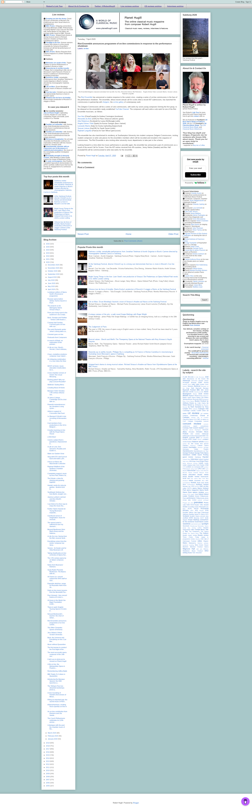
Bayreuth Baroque (202, 388)
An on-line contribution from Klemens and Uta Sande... (57, 713)
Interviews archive (175, 6)
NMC (207, 480)
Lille (192, 467)
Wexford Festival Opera (199, 547)
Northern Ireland (202, 484)
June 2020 (52, 283)
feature (189, 441)
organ (192, 494)
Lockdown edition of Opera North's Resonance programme (57, 294)
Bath (192, 388)
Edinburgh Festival (189, 436)
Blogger (136, 803)
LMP (201, 467)
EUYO (199, 439)
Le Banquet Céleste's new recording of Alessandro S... (57, 418)
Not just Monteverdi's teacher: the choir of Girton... (56, 616)
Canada (193, 410)
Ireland (201, 459)
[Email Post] (122, 156)
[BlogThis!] (129, 155)
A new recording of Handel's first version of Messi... (57, 695)
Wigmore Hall (189, 549)
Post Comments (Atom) (133, 241)
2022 (48, 256)
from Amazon (195, 325)
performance (191, 498)
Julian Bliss (198, 285)
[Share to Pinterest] (136, 155)
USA (202, 539)
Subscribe (195, 175)
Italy (184, 461)
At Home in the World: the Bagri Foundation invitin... (57, 602)
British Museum (203, 395)
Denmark (205, 430)
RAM (188, 505)
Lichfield (188, 467)
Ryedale (185, 512)
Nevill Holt (186, 478)
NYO (193, 486)
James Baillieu (195, 213)
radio (184, 505)
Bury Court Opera (188, 401)
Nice (203, 480)
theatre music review (190, 535)
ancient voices (203, 380)
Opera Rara (187, 492)
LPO (199, 469)
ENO (198, 438)
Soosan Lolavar (84, 128)
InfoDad (205, 358)
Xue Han (81, 116)
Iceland (185, 459)
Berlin (206, 392)
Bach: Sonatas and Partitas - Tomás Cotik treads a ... (57, 318)
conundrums (204, 426)
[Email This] (126, 155)
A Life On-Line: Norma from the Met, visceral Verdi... (57, 537)
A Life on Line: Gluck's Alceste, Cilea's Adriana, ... (57, 349)
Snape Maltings (193, 520)
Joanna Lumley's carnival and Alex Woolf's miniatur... (57, 499)
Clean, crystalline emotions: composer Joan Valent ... (57, 355)
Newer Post (83, 234)
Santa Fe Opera (199, 514)
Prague (185, 502)
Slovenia (196, 518)
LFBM (206, 465)
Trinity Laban (200, 537)
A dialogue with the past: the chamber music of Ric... (56, 727)
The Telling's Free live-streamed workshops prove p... (56, 688)
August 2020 (52, 277)
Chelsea (185, 415)
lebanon (189, 463)
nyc (189, 486)
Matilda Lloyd (197, 287)
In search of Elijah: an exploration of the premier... (55, 342)
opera (194, 488)
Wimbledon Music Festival (193, 551)
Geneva (200, 447)
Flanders (185, 445)
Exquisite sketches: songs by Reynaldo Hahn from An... (57, 585)
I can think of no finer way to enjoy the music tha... (57, 505)
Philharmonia (200, 498)
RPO (191, 510)
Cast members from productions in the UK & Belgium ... (57, 425)
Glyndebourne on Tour (201, 451)
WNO (206, 551)
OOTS (189, 488)
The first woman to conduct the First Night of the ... (57, 648)
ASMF (200, 382)
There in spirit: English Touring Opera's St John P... (57, 609)
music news (202, 474)
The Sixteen (204, 533)
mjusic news (200, 470)
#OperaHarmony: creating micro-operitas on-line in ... (57, 706)
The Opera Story (193, 533)
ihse (189, 459)
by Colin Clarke (200, 403)
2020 (48, 262)
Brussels (196, 399)
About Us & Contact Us (78, 6)
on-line (86, 48)
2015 (48, 755)
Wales (185, 543)
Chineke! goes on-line (55, 334)
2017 (48, 749)
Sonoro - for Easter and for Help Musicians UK (57, 549)
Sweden (205, 528)
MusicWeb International (200, 353)
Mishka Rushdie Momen (198, 270)
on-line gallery (118, 102)
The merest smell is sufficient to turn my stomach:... (55, 524)
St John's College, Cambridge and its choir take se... (57, 399)
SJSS (191, 518)
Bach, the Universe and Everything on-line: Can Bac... (57, 639)
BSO (200, 399)
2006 (48, 783)
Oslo (196, 494)
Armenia (193, 382)
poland (200, 500)
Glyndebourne (188, 451)
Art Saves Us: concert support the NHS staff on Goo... (57, 578)
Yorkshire (199, 552)
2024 (48, 250)
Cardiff (199, 410)
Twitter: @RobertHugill (105, 6)
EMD (203, 436)
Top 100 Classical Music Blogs (194, 126)
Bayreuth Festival (189, 390)
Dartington (198, 430)
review (196, 507)
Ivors (187, 461)
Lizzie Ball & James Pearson (195, 250)
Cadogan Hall (203, 409)
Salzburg (185, 514)
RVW (206, 510)
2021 (48, 259)
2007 (48, 780)
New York (202, 478)
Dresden (191, 432)
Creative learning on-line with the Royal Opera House (56, 432)
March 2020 (52, 733)
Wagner (205, 541)
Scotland (186, 516)
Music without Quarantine (57, 644)
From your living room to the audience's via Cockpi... (57, 313)
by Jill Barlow (197, 405)
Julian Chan (194, 246)
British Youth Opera (189, 397)
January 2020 (53, 739)
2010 (48, 770)
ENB (207, 436)
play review (192, 500)
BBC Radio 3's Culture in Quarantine (56, 675)
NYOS (197, 486)
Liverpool (197, 467)
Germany (186, 449)
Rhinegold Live (204, 507)
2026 (48, 244)
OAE (201, 486)
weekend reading (188, 545)
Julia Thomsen (198, 228)
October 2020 (53, 271)
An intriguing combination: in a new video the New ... (57, 361)
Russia (202, 510)
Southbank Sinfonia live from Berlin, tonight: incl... (57, 493)
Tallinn (193, 529)
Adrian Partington (199, 215)
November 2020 (54, 268)
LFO (184, 467)
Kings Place (204, 461)
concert (206, 421)
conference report (190, 426)
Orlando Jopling (198, 204)
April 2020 (52, 289)
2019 (48, 743)
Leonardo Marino (84, 126)
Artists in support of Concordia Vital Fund (56, 412)
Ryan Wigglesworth (197, 200)
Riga (184, 508)
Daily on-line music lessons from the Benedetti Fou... (57, 591)
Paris (184, 498)
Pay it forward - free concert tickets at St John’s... (57, 596)
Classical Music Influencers (192, 129)
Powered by (189, 183)
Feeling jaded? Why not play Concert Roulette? (57, 380)
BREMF (185, 396)
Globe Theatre (201, 449)
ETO (190, 439)
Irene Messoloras (199, 219)
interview (194, 459)
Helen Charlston (202, 221)
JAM (190, 461)
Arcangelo (186, 382)
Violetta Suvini (196, 193)
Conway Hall (187, 428)
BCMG (191, 392)
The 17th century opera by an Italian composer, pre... (57, 560)
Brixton (190, 399)
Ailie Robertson (83, 121)
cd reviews (204, 413)
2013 (48, 761)
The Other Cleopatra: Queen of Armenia (55, 628)
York (193, 552)
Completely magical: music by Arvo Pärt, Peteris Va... (57, 474)
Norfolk (193, 483)
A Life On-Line (188, 377)
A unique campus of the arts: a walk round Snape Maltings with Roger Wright (117, 314)
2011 (48, 767)
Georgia (206, 447)
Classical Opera (188, 419)
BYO (190, 409)
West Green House (202, 545)
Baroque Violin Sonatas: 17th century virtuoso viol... (56, 393)
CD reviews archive (153, 6)
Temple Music (200, 530)
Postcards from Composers (57, 337)
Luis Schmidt (197, 208)
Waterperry (192, 543)
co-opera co (204, 419)
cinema (193, 417)
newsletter (197, 480)
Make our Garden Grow (56, 454)
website (206, 543)
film (189, 443)
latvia (184, 463)
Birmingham (187, 394)
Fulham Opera (203, 445)
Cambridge (186, 410)
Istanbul (205, 459)
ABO (184, 379)
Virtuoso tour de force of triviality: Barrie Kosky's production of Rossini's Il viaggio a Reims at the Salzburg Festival (132, 289)
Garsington (192, 447)
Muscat (201, 472)
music (206, 472)
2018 (48, 746)
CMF (198, 419)
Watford (200, 543)
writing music (187, 553)
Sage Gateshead (202, 512)
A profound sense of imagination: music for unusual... (56, 518)
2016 (48, 752)
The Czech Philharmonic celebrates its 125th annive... (56, 720)
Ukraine (197, 539)
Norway (185, 486)
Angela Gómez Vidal (85, 123)
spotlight (204, 524)
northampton (191, 484)
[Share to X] (131, 155)
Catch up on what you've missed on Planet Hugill (57, 660)
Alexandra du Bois (85, 119)
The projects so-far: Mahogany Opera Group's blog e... (55, 308)
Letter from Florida (198, 465)
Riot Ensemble (86, 97)
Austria (206, 382)
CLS (195, 419)
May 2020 (51, 286)
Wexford (185, 547)
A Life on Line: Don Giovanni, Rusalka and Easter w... (57, 449)
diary (185, 432)
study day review (189, 528)
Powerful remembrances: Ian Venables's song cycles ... (56, 406)
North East (200, 482)
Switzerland (186, 529)
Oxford (200, 494)
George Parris (198, 248)
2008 (48, 777)
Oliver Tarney (197, 230)
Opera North (203, 490)
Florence (193, 445)
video (200, 541)
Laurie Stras (189, 276)
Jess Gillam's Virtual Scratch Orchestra (55, 633)
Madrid (185, 470)
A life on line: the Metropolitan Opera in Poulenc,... (56, 666)
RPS (196, 510)
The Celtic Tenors (191, 212)
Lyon (206, 468)
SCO (206, 514)
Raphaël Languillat (85, 131)
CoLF (184, 421)
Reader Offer (198, 505)
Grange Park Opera (202, 453)
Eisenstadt (198, 436)
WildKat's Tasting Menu (56, 385)
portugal (205, 500)
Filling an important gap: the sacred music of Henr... (57, 700)
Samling (191, 514)
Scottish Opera (195, 516)
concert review (192, 423)
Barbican (197, 386)
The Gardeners (194, 531)
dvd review (195, 434)
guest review (188, 457)
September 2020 (54, 274)
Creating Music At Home (56, 388)
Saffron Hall (192, 512)
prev (192, 502)
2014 (48, 758)
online (184, 488)
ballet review (200, 384)
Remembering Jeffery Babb (57, 671)
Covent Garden (198, 428)
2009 (48, 774)
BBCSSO (186, 392)
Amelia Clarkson (198, 254)
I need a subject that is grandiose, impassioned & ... (57, 442)
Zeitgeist (106, 102)
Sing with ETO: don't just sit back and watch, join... (57, 458)
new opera (194, 478)
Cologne (190, 421)
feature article (198, 441)
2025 (48, 247)
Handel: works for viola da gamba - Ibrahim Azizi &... (57, 487)
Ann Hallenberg (201, 265)
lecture (195, 463)
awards (185, 384)
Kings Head (196, 461)
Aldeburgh (186, 381)
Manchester (191, 470)
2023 (48, 253)
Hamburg (198, 457)
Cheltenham (194, 415)
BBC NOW (204, 390)
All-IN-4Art (194, 380)
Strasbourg (193, 526)
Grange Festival (188, 453)
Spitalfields (187, 524)
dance (191, 430)
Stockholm (186, 526)
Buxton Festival (200, 401)
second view (204, 516)
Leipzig (189, 465)
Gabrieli (185, 447)
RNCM (196, 508)
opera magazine (193, 490)
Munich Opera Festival (190, 472)
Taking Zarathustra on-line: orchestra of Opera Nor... (57, 554)
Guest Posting (203, 455)
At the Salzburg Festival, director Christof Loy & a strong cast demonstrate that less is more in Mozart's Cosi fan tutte (63, 200)
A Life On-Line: (199, 377)
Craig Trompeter (191, 243)
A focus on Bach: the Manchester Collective (56, 463)
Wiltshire (205, 549)
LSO (203, 469)
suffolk (199, 528)
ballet (193, 384)
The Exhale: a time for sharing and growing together (56, 480)
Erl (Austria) (204, 437)
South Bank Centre (201, 522)
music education (189, 475)
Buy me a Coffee (199, 145)
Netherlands (204, 476)
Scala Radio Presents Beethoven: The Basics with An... (57, 572)
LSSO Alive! (52, 437)
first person (204, 443)
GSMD (194, 455)
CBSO (204, 410)
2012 (48, 764)
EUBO (195, 439)
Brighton (191, 395)
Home (128, 234)
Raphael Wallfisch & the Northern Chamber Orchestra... (56, 468)
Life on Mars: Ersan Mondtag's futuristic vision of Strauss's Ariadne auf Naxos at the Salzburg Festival (127, 302)
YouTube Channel (122, 109)
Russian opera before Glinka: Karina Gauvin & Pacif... (57, 301)
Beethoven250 (198, 392)
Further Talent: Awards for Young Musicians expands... (57, 511)
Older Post (173, 234)
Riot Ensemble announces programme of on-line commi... (57, 623)
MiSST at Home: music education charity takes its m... (57, 368)
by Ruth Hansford (194, 407)
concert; (206, 424)
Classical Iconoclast (204, 348)
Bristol (197, 395)
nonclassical (186, 482)
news (191, 480)
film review (195, 443)
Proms (206, 503)
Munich (206, 470)
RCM (192, 505)
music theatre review (191, 477)
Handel (205, 457)
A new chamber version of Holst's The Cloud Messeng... (57, 375)
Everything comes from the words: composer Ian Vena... (57, 543)
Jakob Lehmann (198, 281)
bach (189, 384)
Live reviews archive (130, 6)
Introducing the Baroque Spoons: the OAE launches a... (56, 681)
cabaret (195, 409)
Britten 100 (200, 397)
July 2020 (51, 280)
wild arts (199, 549)
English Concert (189, 438)
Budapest (205, 399)
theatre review (203, 535)
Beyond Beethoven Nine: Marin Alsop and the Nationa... (56, 531)
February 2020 (53, 736)
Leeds (201, 463)
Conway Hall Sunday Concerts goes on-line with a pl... (56, 324)
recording (191, 507)
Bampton (190, 386)
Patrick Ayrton (197, 268)
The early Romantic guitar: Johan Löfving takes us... (57, 330)
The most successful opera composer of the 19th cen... (57, 654)
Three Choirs (188, 537)
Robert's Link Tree (54, 6)
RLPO (190, 508)
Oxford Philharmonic (201, 496)
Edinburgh (205, 434)
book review (203, 394)
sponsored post (196, 524)
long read (194, 468)
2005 (48, 786)
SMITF (202, 518)
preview (198, 502)
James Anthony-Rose (192, 259)
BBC (198, 390)
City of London (202, 417)
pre (189, 502)
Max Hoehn (195, 224)
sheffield (185, 518)
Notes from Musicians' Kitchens (55, 566)
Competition (198, 421)
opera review (198, 492)
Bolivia (195, 394)
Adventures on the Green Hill (197, 379)
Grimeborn (186, 455)
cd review (193, 413)
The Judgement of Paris (97, 327)
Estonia (185, 439)
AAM (206, 377)
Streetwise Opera (203, 526)
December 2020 (54, 265)
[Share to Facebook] (134, 155)
